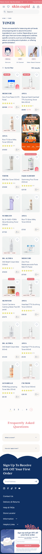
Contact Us (8, 496)
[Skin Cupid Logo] (21, 7)
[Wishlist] (8, 7)
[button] (7, 68)
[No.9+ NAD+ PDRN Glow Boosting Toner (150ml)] (11, 203)
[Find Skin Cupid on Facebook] (8, 488)
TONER (9, 18)
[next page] (31, 409)
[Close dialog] (39, 531)
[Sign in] (34, 7)
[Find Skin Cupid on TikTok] (12, 488)
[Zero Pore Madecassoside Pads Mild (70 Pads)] (31, 245)
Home (4, 18)
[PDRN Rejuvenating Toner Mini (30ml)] (11, 370)
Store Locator (9, 513)
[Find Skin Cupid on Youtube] (19, 488)
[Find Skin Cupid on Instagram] (4, 488)
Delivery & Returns (11, 502)
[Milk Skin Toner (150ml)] (11, 163)
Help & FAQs (8, 507)
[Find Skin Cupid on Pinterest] (16, 488)
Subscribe (36, 481)
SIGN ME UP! (27, 545)
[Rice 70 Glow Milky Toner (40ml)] (31, 203)
